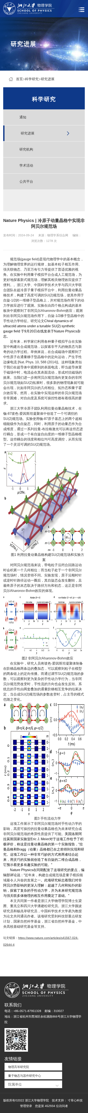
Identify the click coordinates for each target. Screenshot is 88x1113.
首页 (19, 79)
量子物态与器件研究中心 (24, 1075)
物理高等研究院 (18, 1067)
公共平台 (26, 181)
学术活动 (26, 165)
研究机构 (26, 149)
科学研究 (32, 79)
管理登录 (26, 1106)
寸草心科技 (75, 1100)
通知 (22, 117)
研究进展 (47, 79)
